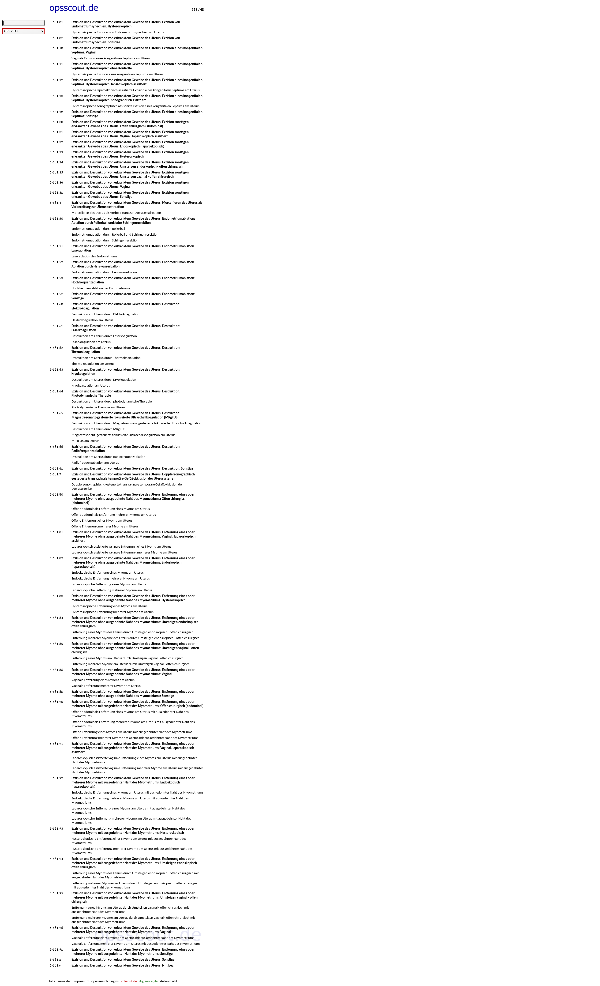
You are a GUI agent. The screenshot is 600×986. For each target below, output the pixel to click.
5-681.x (55, 960)
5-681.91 (56, 744)
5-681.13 (56, 96)
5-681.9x (56, 950)
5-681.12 (56, 80)
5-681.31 (56, 132)
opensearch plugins (105, 981)
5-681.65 (56, 413)
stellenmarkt (168, 981)
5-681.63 (56, 370)
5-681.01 (56, 22)
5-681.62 (56, 348)
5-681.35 (56, 172)
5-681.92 (56, 778)
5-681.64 (56, 391)
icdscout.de (129, 981)
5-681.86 (56, 670)
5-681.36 (56, 182)
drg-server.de (148, 981)
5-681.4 (55, 203)
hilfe (52, 981)
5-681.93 (56, 829)
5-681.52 (56, 262)
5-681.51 (56, 246)
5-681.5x (56, 294)
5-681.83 (56, 596)
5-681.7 (55, 474)
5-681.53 (56, 278)
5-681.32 (56, 142)
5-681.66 (56, 447)
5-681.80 (56, 495)
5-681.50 (56, 219)
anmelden (64, 981)
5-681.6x (56, 468)
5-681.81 (56, 532)
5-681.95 (56, 893)
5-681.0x (56, 38)
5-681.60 (56, 304)
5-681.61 (56, 326)
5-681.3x (56, 193)
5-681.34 (56, 162)
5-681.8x (56, 692)
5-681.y (55, 965)
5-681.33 (56, 152)
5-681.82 (56, 558)
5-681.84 (56, 618)
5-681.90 (56, 702)
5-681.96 (56, 928)
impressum (81, 981)
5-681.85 (56, 644)
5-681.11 (56, 64)
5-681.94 (56, 859)
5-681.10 (56, 48)
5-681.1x (56, 112)
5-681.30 (56, 122)
